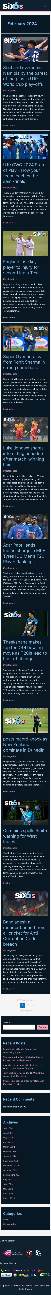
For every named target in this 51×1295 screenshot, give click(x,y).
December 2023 (11, 1161)
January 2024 (9, 1156)
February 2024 (10, 1151)
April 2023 (8, 1193)
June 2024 (8, 1133)
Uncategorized (10, 90)
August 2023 (9, 1179)
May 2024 (8, 1137)
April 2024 (8, 1142)
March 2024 (9, 1147)
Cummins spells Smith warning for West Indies (25, 836)
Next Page (25, 1010)
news (5, 1219)
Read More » (9, 125)
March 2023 (9, 1198)
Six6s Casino (25, 1289)
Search (6, 1022)
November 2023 (11, 1165)
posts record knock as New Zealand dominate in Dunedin (25, 744)
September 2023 (11, 1175)
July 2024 (8, 1128)
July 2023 (8, 1184)
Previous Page (25, 1000)
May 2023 (8, 1189)
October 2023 (10, 1170)
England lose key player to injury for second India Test (21, 267)
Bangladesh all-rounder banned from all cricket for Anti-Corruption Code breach (24, 933)
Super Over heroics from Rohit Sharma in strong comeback (24, 362)
